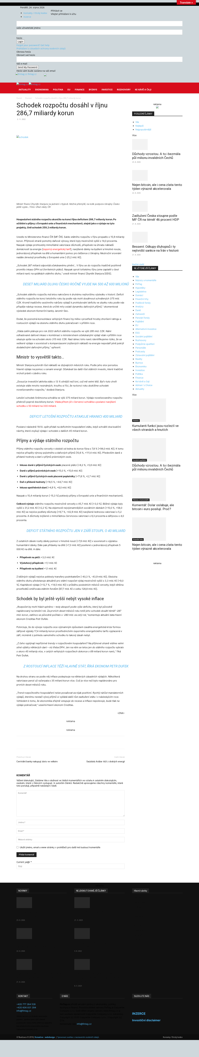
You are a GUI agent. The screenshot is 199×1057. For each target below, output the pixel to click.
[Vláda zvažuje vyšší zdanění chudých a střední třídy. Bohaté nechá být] (99, 964)
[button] (179, 87)
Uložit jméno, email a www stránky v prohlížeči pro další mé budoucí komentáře (60, 847)
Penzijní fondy (142, 317)
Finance (79, 89)
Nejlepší (139, 125)
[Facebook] (56, 7)
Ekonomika (42, 89)
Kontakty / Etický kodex (35, 13)
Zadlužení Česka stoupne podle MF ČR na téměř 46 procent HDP (155, 217)
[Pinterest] (52, 126)
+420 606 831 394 (26, 1007)
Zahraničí (140, 314)
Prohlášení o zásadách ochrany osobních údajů (41, 48)
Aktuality (25, 89)
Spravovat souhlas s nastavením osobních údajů (78, 1037)
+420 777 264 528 (26, 1004)
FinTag (138, 284)
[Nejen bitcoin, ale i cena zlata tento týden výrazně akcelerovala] (157, 175)
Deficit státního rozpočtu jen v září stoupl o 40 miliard (76, 531)
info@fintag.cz (23, 1010)
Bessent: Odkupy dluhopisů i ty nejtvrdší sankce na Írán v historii (155, 248)
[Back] (65, 7)
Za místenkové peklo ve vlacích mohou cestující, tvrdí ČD (96, 945)
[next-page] (135, 558)
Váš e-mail (21, 63)
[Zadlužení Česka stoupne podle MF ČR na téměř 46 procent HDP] (157, 206)
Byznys (93, 89)
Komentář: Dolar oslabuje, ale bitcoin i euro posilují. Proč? (153, 507)
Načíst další (138, 264)
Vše (137, 122)
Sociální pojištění (143, 336)
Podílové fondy (143, 302)
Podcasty (140, 351)
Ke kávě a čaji (143, 89)
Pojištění (139, 321)
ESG (137, 332)
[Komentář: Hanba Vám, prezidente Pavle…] (99, 902)
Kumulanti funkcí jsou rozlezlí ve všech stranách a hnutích (155, 428)
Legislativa (140, 291)
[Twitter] (60, 7)
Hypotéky (140, 287)
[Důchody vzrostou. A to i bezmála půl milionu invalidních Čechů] (157, 144)
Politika (58, 89)
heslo (19, 38)
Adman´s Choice (143, 385)
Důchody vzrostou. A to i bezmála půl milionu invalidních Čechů (156, 156)
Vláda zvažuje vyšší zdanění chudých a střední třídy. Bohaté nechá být (96, 977)
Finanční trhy (141, 299)
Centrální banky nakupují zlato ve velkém (37, 761)
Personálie (140, 347)
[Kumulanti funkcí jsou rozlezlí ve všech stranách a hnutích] (157, 410)
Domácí (28, 98)
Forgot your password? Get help (32, 45)
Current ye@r (24, 862)
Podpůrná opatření (144, 344)
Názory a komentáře (145, 280)
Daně (138, 310)
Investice (107, 89)
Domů (19, 98)
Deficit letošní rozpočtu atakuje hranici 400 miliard (76, 416)
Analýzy (139, 306)
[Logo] (22, 84)
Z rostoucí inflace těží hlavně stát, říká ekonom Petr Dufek (75, 666)
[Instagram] (58, 7)
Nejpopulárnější (143, 129)
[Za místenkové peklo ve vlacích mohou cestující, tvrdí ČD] (99, 933)
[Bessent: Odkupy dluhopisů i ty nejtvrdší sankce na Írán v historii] (157, 237)
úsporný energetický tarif (57, 249)
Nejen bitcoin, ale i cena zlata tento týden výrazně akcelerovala (157, 187)
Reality (138, 359)
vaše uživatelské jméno (28, 27)
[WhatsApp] (60, 126)
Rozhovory (124, 89)
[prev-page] (133, 558)
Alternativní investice (145, 329)
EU (68, 89)
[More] (74, 126)
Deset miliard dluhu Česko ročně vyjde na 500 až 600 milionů (76, 284)
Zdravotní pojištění (144, 355)
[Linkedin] (67, 126)
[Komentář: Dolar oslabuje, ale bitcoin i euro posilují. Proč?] (157, 489)
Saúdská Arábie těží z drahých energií (105, 761)
